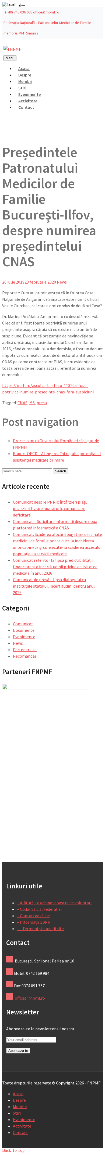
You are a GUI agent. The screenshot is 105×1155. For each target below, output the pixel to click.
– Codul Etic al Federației (39, 909)
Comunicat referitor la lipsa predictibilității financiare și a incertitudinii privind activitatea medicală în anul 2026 (55, 566)
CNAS (22, 402)
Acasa (18, 1093)
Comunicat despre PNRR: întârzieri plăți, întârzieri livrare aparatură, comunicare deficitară (50, 508)
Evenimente (24, 636)
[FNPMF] (12, 49)
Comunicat (23, 623)
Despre (19, 1100)
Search (60, 471)
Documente (23, 630)
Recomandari (25, 656)
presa (42, 402)
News (62, 282)
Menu (10, 58)
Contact (26, 107)
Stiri (17, 1113)
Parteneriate (25, 649)
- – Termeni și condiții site (40, 928)
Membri (20, 1106)
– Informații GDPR (33, 922)
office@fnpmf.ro (46, 12)
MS (32, 402)
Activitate (22, 1126)
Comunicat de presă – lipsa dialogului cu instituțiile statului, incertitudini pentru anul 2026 (54, 586)
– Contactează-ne (33, 915)
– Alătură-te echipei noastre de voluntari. (54, 902)
